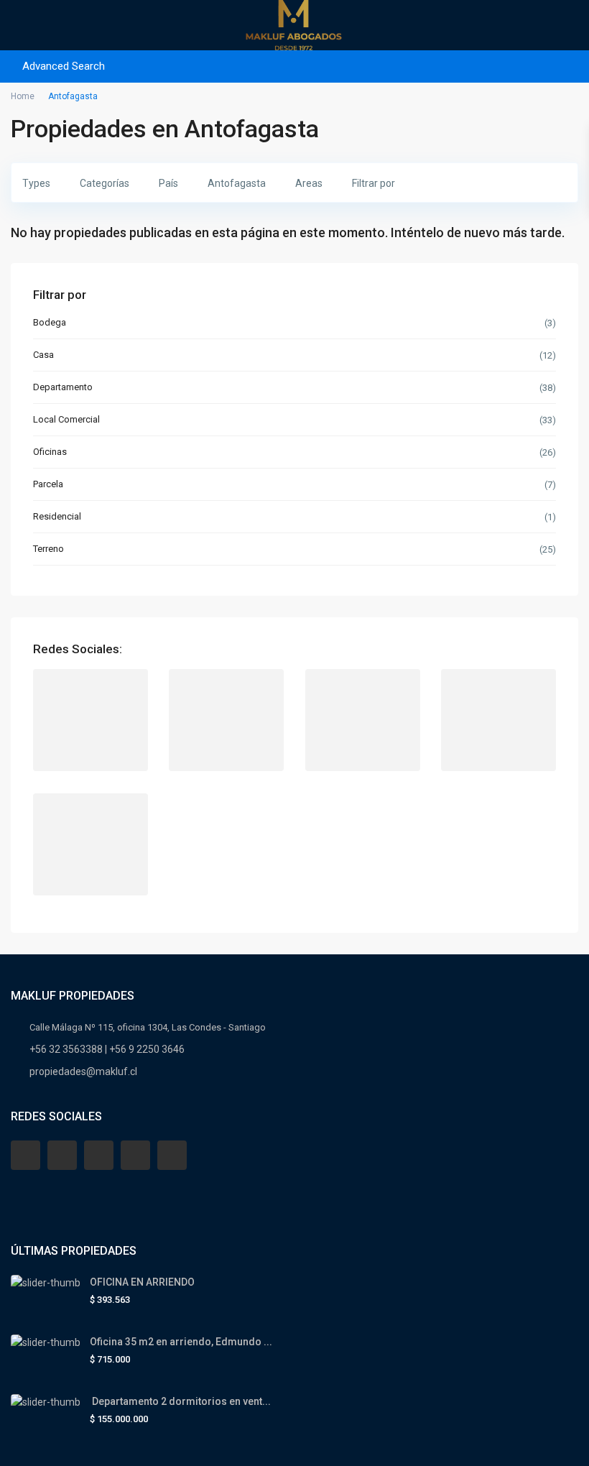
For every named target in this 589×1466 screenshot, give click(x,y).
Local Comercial (66, 419)
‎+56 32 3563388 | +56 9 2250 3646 (107, 1049)
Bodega (49, 322)
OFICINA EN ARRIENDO (142, 1282)
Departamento (63, 387)
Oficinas (50, 451)
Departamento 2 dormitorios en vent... (180, 1401)
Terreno (48, 548)
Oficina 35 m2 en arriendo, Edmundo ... (181, 1341)
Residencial (57, 516)
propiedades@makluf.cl (83, 1071)
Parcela (48, 484)
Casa (43, 354)
